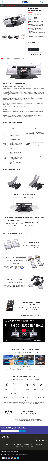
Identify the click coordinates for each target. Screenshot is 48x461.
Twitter (31, 54)
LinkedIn (33, 54)
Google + (36, 54)
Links (10, 2)
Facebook (29, 54)
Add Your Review (37, 14)
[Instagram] (46, 440)
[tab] (4, 2)
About (7, 444)
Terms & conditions (19, 446)
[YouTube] (43, 440)
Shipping (19, 444)
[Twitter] (40, 440)
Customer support (38, 444)
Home (2, 5)
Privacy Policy (29, 446)
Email (38, 54)
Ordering (13, 444)
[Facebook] (36, 440)
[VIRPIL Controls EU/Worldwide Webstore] (25, 2)
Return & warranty (27, 444)
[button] (26, 32)
